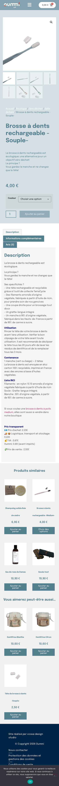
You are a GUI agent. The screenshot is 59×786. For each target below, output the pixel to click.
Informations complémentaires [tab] (23, 238)
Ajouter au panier (34, 214)
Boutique (21, 109)
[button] (51, 22)
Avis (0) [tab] (10, 244)
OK (30, 782)
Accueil (10, 109)
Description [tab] (12, 232)
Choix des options (43, 530)
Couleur (12, 198)
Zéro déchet (36, 109)
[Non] (54, 775)
